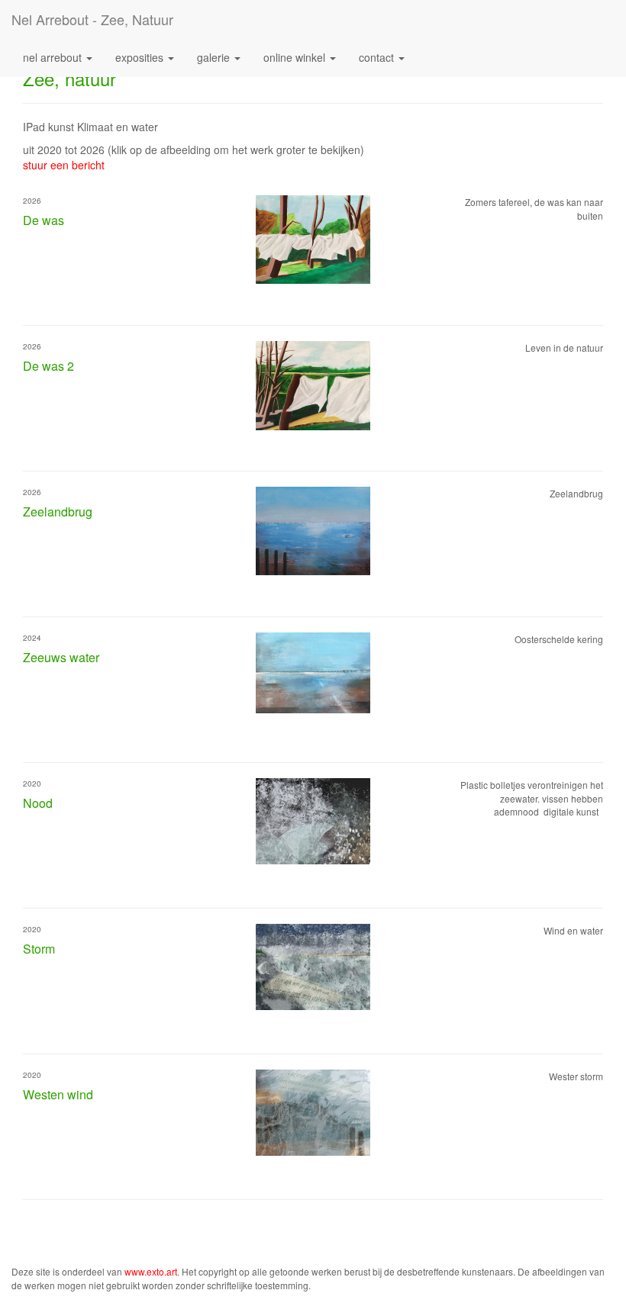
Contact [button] (378, 57)
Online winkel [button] (295, 57)
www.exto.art (150, 1271)
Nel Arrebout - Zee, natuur (92, 19)
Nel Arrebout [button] (54, 57)
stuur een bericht (64, 164)
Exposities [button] (140, 57)
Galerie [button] (215, 57)
